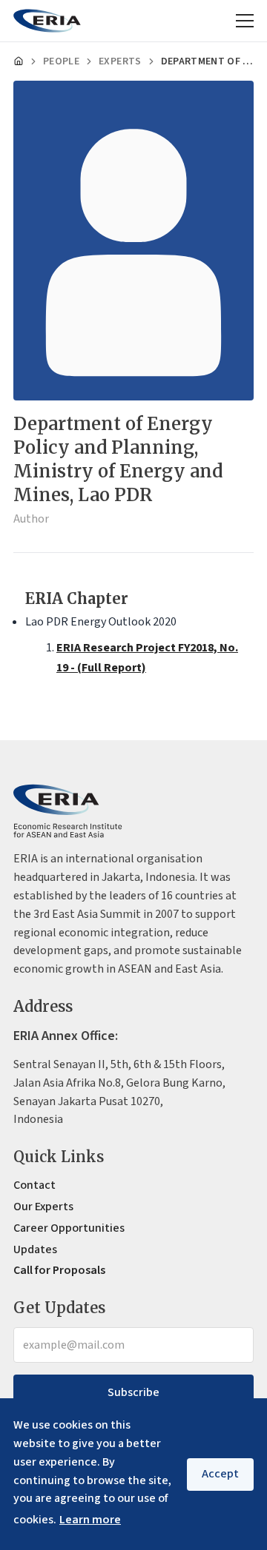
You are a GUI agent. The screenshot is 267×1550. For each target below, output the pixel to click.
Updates (35, 1249)
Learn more (90, 1520)
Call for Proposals (59, 1270)
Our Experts (43, 1206)
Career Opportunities (69, 1228)
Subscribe (133, 1392)
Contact (34, 1185)
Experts (120, 61)
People (61, 61)
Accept (220, 1474)
